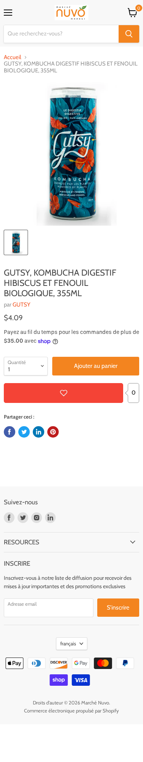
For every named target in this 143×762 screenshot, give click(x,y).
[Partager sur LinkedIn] (38, 432)
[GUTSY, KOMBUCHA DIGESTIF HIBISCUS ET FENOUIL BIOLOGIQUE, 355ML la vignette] (15, 242)
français (68, 643)
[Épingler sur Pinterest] (53, 432)
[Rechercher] (129, 34)
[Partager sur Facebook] (9, 432)
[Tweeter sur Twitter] (24, 432)
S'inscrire (118, 607)
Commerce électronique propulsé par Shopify (71, 710)
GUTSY (22, 304)
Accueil (12, 57)
